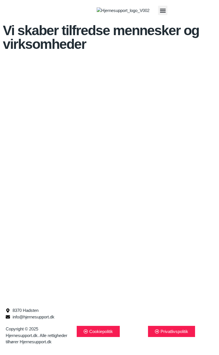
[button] (162, 10)
